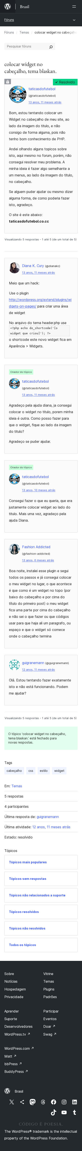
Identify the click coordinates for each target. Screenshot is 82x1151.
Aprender (11, 1011)
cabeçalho (14, 770)
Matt (10, 1056)
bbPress (13, 1064)
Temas (24, 32)
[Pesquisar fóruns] (51, 46)
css (30, 770)
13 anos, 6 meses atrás (38, 560)
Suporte (10, 1019)
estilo (44, 770)
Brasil (19, 1091)
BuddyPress (16, 1071)
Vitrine (48, 974)
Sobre (9, 974)
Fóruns (9, 20)
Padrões (50, 997)
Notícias (10, 981)
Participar (51, 1011)
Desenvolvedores (18, 1026)
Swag (50, 1034)
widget (59, 770)
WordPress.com (19, 1048)
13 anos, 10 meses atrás (38, 490)
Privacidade (13, 997)
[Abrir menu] (75, 6)
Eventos (50, 1019)
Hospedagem (15, 989)
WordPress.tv (17, 1034)
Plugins (48, 989)
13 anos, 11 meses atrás (45, 102)
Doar (49, 1026)
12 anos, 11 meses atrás (38, 669)
